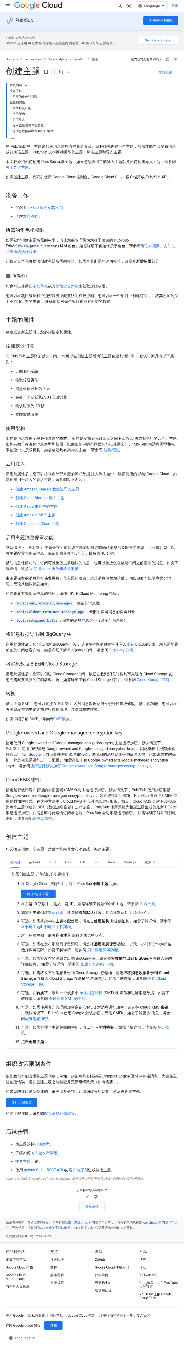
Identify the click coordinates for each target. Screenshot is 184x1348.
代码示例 (101, 1275)
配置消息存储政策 (59, 1113)
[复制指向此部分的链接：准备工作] (33, 196)
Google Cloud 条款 (81, 1315)
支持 (53, 1267)
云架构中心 (103, 1283)
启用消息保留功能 (102, 950)
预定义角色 (69, 286)
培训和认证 (103, 1290)
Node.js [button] (129, 862)
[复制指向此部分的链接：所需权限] (32, 276)
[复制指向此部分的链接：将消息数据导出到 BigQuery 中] (76, 634)
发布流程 (30, 216)
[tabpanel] (92, 958)
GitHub (100, 1260)
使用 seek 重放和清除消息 (56, 568)
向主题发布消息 (44, 1153)
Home (10, 59)
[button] (92, 276)
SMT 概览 (61, 719)
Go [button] (95, 862)
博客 (142, 1260)
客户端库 (76, 1170)
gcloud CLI (33, 1170)
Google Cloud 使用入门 (112, 1267)
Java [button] (111, 862)
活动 (142, 1267)
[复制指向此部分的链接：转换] (20, 694)
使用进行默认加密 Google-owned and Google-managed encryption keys (90, 766)
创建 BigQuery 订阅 (96, 964)
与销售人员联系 (17, 1286)
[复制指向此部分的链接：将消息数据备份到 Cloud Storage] (82, 664)
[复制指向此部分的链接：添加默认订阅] (39, 346)
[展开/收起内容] (26, 85)
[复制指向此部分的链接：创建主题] (33, 837)
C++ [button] (68, 862)
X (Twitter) (147, 1275)
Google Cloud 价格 (19, 1267)
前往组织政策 (22, 1102)
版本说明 (57, 1275)
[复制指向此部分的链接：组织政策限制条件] (56, 1064)
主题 (27, 1161)
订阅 (53, 1325)
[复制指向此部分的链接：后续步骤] (33, 1132)
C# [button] (82, 862)
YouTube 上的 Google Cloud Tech (155, 1296)
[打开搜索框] (120, 6)
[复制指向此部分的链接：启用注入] (29, 464)
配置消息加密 (40, 818)
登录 (175, 6)
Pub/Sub (24, 20)
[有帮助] (167, 59)
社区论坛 (57, 1260)
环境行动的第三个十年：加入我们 (124, 1315)
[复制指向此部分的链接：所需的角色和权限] (49, 230)
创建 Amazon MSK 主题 (35, 515)
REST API (55, 1170)
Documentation (31, 59)
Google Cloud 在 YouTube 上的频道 (158, 1284)
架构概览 (111, 450)
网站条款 (56, 1315)
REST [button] (52, 862)
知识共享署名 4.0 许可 (80, 1222)
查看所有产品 (16, 1260)
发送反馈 (165, 72)
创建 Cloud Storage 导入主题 (39, 498)
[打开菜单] (7, 5)
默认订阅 (55, 912)
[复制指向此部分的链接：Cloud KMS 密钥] (45, 780)
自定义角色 (38, 286)
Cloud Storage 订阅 (153, 679)
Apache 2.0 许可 (154, 1222)
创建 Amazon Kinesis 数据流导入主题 (47, 489)
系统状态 (57, 1283)
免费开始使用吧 (160, 20)
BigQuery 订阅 (121, 650)
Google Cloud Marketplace (16, 1277)
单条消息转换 (91, 993)
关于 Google (15, 1315)
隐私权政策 (36, 1315)
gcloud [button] (34, 862)
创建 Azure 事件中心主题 (36, 506)
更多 (148, 862)
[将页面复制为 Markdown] (61, 72)
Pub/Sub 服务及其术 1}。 (45, 207)
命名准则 (147, 904)
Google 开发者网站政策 (54, 1227)
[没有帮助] (174, 59)
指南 (95, 59)
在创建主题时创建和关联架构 (46, 927)
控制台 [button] (15, 862)
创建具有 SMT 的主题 (67, 998)
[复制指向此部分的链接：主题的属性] (39, 320)
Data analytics (57, 59)
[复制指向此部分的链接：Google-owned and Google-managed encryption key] (127, 733)
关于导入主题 (17, 167)
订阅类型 (42, 1144)
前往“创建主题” (38, 894)
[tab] (15, 862)
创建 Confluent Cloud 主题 (37, 523)
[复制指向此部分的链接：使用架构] (29, 429)
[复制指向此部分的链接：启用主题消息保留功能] (58, 538)
